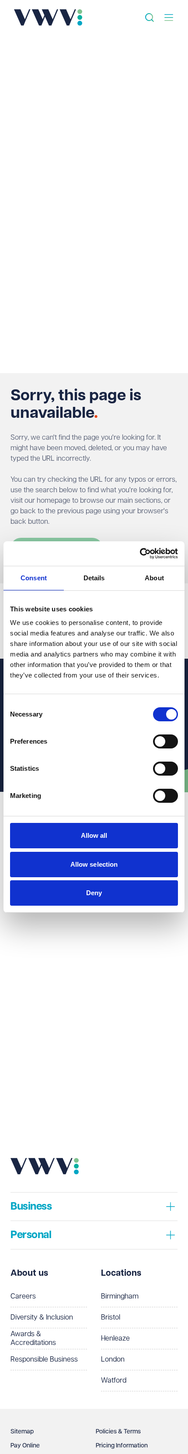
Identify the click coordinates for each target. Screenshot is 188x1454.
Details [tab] (94, 578)
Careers (23, 1296)
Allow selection (94, 864)
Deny (94, 892)
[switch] (165, 741)
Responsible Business (44, 1359)
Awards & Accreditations (33, 1338)
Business (31, 1206)
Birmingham (120, 1296)
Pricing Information (122, 1446)
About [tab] (154, 578)
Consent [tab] (34, 578)
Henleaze (115, 1338)
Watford (113, 1380)
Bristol (110, 1317)
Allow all (94, 835)
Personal (30, 1235)
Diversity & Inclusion (41, 1317)
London (113, 1359)
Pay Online (25, 1446)
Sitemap (22, 1432)
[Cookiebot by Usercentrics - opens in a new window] (139, 553)
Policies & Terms (118, 1432)
